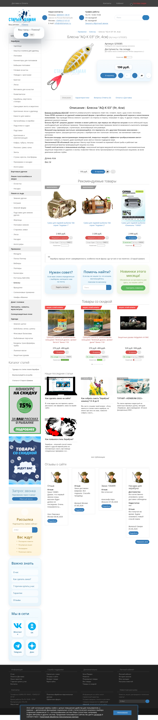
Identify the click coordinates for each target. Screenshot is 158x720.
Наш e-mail (14, 704)
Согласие (97, 714)
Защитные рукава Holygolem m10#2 (97, 337)
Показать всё (142, 542)
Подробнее (52, 521)
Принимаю (122, 712)
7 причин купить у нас (23, 586)
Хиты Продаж (87, 674)
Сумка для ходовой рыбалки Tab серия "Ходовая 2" (97, 224)
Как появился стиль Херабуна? (59, 439)
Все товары (87, 681)
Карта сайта (51, 681)
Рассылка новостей (126, 681)
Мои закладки (124, 679)
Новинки (86, 677)
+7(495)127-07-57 (63, 20)
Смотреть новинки (134, 288)
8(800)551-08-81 (63, 15)
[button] (138, 3)
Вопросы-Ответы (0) (102, 97)
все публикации (98, 457)
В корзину (109, 75)
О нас (16, 572)
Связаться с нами (53, 674)
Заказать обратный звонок (96, 23)
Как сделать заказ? (22, 579)
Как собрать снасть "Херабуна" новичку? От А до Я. (95, 399)
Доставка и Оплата (20, 3)
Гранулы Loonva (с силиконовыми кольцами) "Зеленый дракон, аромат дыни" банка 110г (61, 339)
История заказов (125, 677)
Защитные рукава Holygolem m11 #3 (133, 337)
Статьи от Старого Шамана (22, 380)
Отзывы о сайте (52, 677)
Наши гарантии (16, 679)
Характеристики (82, 97)
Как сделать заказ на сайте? (58, 398)
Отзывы (17, 600)
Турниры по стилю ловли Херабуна (25, 369)
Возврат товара (52, 679)
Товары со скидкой (89, 684)
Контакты (13, 684)
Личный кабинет (125, 674)
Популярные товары (90, 679)
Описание (66, 97)
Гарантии (17, 593)
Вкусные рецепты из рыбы (22, 375)
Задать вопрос (62, 287)
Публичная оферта (53, 699)
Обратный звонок (26, 499)
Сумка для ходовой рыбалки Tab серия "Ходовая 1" (61, 224)
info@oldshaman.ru (63, 23)
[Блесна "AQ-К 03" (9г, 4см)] (70, 67)
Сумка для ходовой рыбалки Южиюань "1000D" (133, 224)
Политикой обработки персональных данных (59, 717)
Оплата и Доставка (124, 97)
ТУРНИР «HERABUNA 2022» (129, 398)
